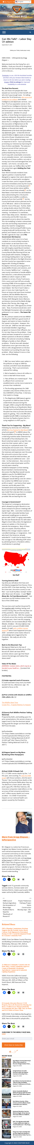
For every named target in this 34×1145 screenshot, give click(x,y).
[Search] (30, 32)
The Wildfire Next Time (10, 703)
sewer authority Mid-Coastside (13, 892)
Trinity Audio (19, 50)
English (20, 1)
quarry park (23, 890)
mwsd (16, 890)
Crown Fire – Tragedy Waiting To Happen (16, 705)
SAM (30, 890)
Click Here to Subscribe (13, 1045)
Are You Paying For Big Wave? (17, 430)
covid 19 (10, 886)
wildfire (27, 892)
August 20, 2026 (17, 1065)
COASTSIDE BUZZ (17, 16)
